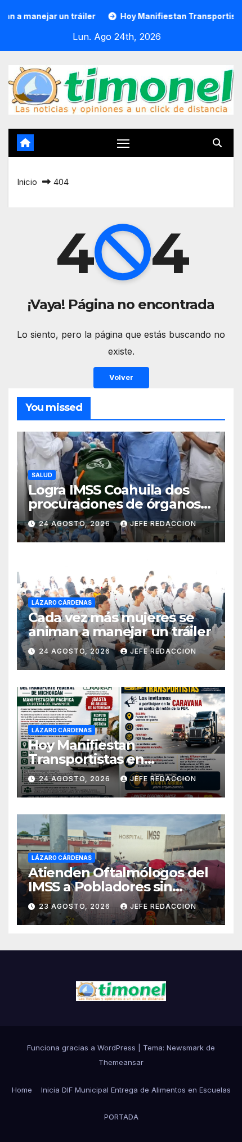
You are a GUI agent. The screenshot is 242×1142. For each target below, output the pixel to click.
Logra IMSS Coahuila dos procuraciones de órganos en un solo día (114, 504)
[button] (217, 142)
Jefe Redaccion (163, 523)
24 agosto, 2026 (76, 523)
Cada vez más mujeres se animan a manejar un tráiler (119, 624)
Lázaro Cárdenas (62, 602)
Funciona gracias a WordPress (82, 1047)
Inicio (27, 181)
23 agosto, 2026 (76, 906)
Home (22, 1089)
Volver (121, 377)
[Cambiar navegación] (123, 143)
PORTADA (121, 1116)
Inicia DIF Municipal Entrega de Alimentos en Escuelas (136, 1089)
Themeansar (121, 1062)
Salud (42, 475)
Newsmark (185, 1047)
